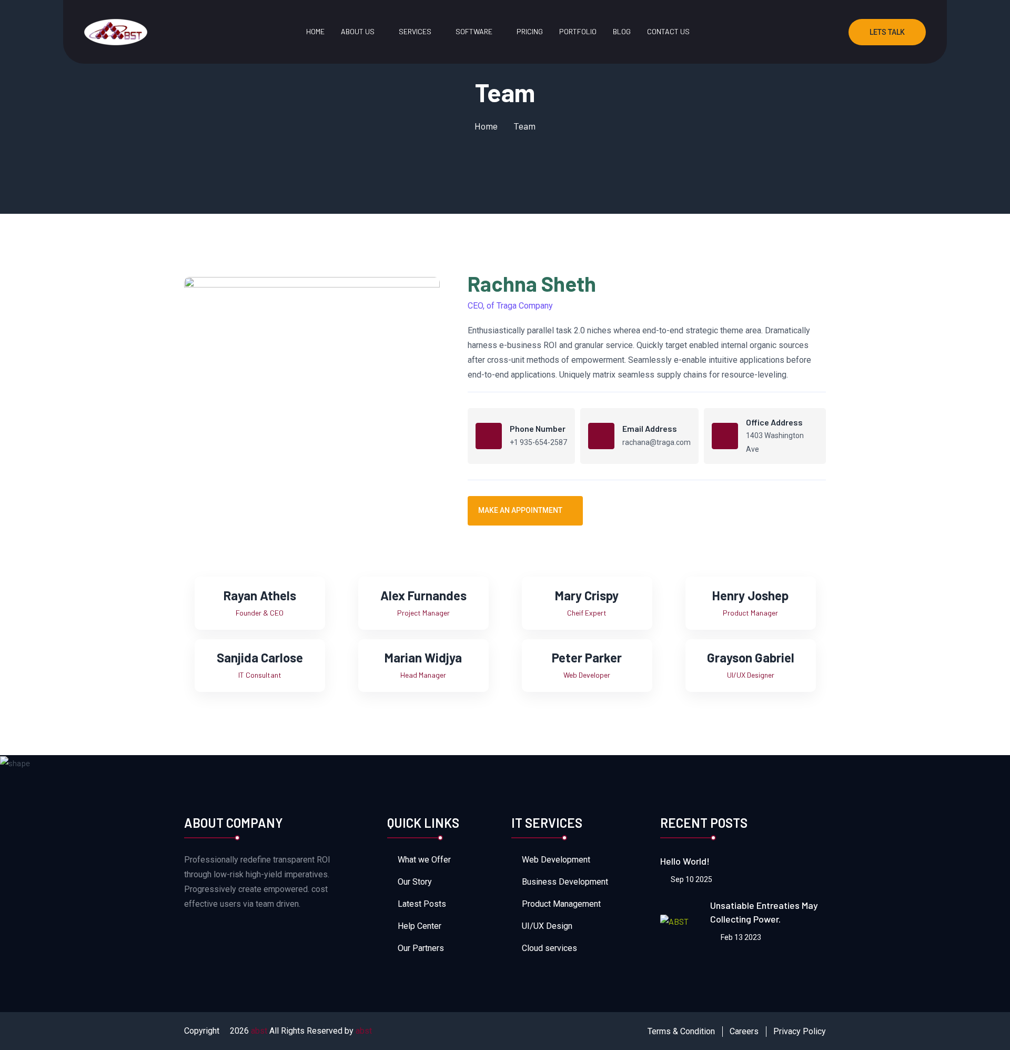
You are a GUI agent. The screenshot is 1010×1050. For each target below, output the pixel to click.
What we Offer (424, 860)
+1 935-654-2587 (538, 442)
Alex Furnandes (423, 595)
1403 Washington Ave (775, 442)
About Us (358, 31)
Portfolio (578, 31)
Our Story (415, 882)
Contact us (668, 31)
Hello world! (685, 861)
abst (259, 1031)
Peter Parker (587, 657)
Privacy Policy (799, 1031)
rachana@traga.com (656, 442)
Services (415, 31)
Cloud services (549, 948)
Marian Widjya (423, 657)
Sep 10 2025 (690, 879)
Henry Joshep (750, 595)
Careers (744, 1031)
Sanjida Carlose (260, 657)
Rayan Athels (260, 595)
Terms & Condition (681, 1031)
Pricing (530, 31)
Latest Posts (422, 904)
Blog (622, 31)
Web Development (556, 860)
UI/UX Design (547, 926)
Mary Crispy (587, 595)
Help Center (419, 926)
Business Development (565, 882)
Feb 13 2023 (740, 937)
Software (474, 31)
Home (315, 31)
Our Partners (421, 948)
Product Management (561, 904)
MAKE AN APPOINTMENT (520, 510)
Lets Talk (887, 32)
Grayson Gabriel (750, 657)
